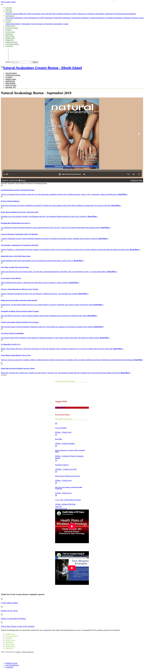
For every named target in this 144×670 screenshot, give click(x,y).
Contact (66, 24)
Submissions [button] (9, 16)
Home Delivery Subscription (20, 24)
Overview (8, 14)
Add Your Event (61, 508)
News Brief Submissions (14, 18)
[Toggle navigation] (2, 4)
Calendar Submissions (97, 18)
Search (7, 62)
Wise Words (9, 36)
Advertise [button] (8, 12)
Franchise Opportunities (54, 24)
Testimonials (109, 14)
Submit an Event (11, 42)
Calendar (8, 8)
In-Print (4, 375)
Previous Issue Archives (62, 414)
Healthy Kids (10, 38)
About (7, 24)
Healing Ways (10, 26)
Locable (17, 652)
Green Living (10, 32)
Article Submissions (30, 18)
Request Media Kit (19, 14)
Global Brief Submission (80, 18)
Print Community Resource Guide (64, 14)
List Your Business (12, 44)
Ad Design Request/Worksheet (125, 14)
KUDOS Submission (45, 18)
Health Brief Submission (62, 18)
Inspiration (9, 34)
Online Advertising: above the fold (39, 14)
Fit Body (8, 30)
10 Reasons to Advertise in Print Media (90, 14)
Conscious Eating (11, 28)
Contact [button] (8, 22)
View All (58, 506)
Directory (8, 10)
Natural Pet (9, 40)
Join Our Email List (38, 24)
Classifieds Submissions (114, 18)
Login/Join (9, 46)
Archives (8, 20)
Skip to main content (8, 2)
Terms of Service (28, 652)
